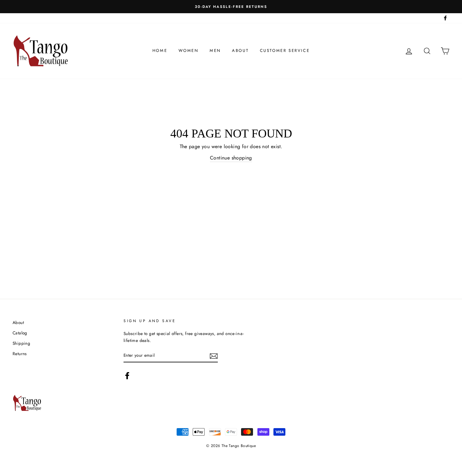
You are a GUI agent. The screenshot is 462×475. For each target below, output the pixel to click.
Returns (20, 353)
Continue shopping (231, 157)
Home (159, 50)
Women (189, 50)
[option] (231, 6)
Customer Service (285, 50)
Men (215, 50)
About (240, 50)
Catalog (20, 333)
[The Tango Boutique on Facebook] (127, 375)
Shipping (21, 343)
